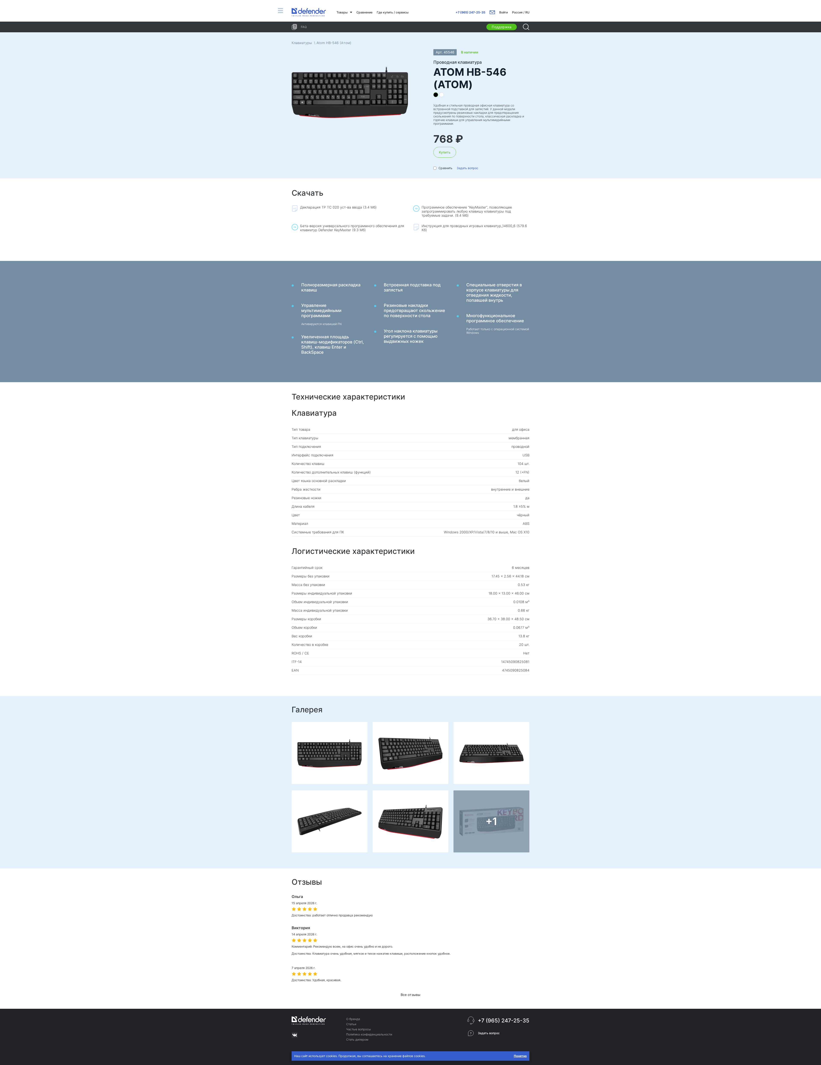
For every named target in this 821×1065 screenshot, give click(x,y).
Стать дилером (357, 1039)
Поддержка (501, 27)
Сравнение (364, 12)
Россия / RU (520, 12)
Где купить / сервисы (393, 12)
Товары (342, 12)
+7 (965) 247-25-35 (470, 12)
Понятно (520, 1056)
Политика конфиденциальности (369, 1034)
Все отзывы (410, 995)
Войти (503, 12)
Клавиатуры (302, 43)
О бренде (353, 1019)
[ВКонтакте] (295, 1035)
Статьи (351, 1024)
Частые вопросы (358, 1029)
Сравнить (445, 168)
